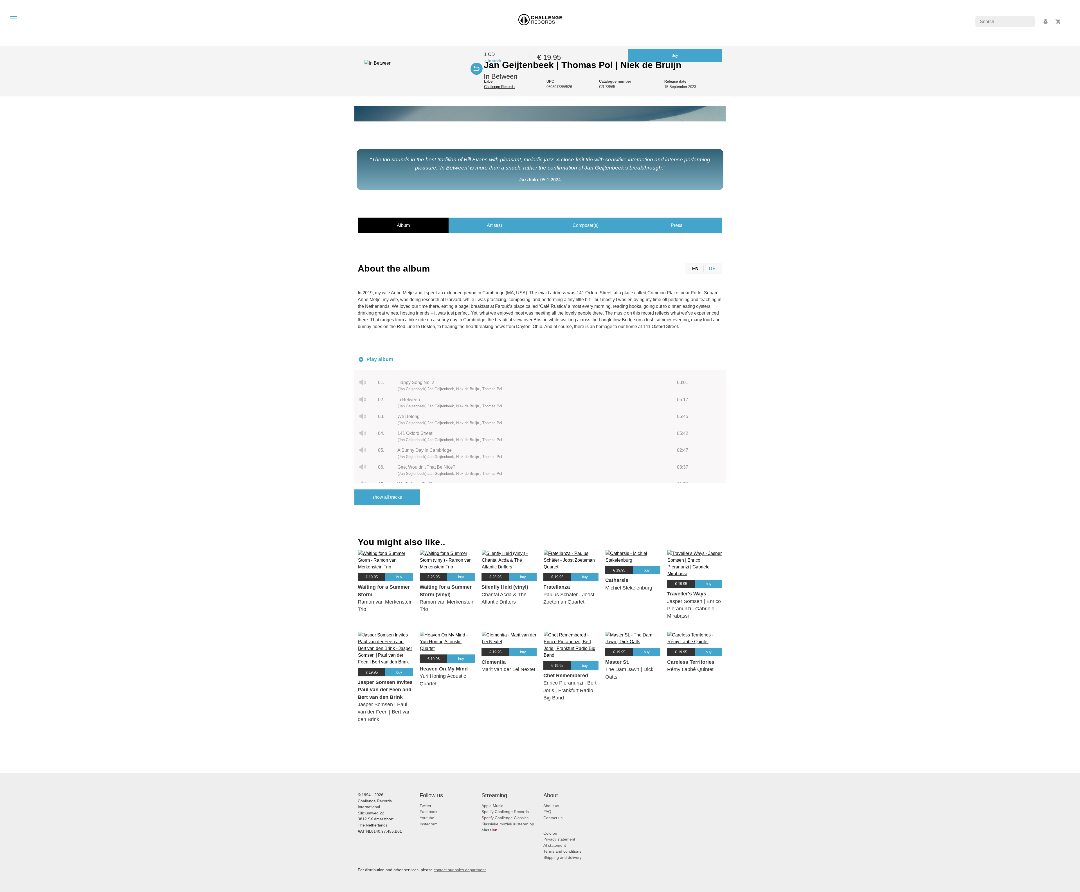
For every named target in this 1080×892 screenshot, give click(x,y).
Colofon (550, 833)
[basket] (1058, 21)
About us (551, 805)
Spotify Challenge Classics (505, 818)
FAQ (547, 811)
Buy (675, 55)
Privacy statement (559, 839)
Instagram (429, 824)
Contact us (552, 818)
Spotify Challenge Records (505, 811)
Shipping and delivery (562, 857)
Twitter (425, 805)
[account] (1046, 21)
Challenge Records (499, 87)
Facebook (428, 811)
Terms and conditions (562, 851)
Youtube (427, 818)
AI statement (554, 845)
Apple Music (492, 805)
